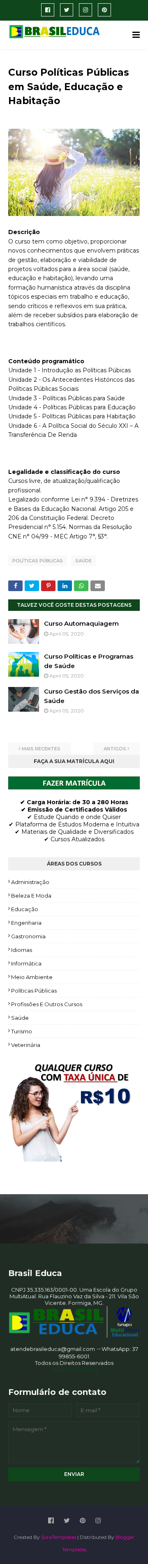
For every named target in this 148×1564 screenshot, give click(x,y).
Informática (26, 963)
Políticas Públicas (37, 561)
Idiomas (21, 950)
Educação (24, 909)
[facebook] (47, 9)
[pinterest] (104, 9)
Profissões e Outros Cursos (46, 1004)
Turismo (21, 1031)
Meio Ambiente (32, 977)
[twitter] (66, 9)
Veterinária (25, 1045)
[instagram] (85, 9)
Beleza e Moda (31, 895)
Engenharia (26, 922)
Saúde (83, 561)
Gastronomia (28, 936)
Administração (30, 882)
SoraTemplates (58, 1537)
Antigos (115, 749)
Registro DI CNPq (74, 1369)
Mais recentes (41, 749)
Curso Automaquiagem (81, 623)
